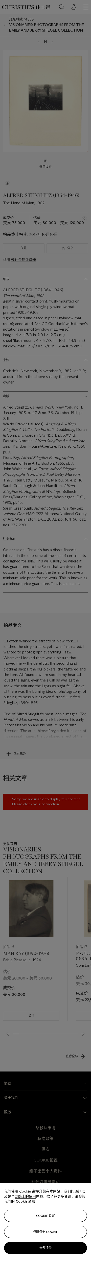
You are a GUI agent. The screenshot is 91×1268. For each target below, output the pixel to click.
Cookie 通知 (25, 1201)
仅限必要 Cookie (45, 1232)
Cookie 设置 (45, 1216)
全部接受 (45, 1248)
